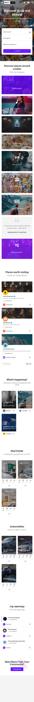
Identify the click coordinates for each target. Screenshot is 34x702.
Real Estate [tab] (29, 26)
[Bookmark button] (29, 304)
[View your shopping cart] (28, 2)
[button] (17, 669)
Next (27, 363)
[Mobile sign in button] (24, 2)
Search (18, 51)
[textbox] (17, 39)
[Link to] (17, 85)
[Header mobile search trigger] (32, 2)
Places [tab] (6, 26)
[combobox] (17, 39)
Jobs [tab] (20, 26)
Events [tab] (14, 26)
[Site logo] (10, 2)
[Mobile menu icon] (2, 2)
